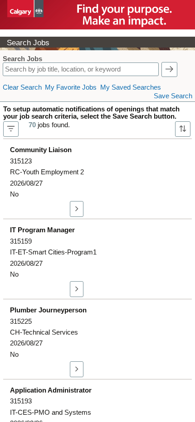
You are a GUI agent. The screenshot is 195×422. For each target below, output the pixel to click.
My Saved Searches (130, 87)
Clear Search (22, 87)
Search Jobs (22, 58)
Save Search (173, 96)
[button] (169, 69)
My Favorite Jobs (71, 87)
